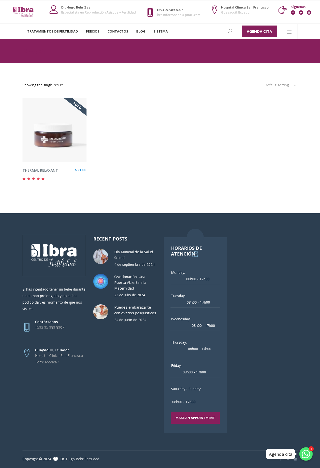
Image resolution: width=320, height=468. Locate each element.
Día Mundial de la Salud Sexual (133, 254)
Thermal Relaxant (40, 170)
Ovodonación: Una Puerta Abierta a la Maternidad (130, 282)
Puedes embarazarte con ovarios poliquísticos (135, 310)
